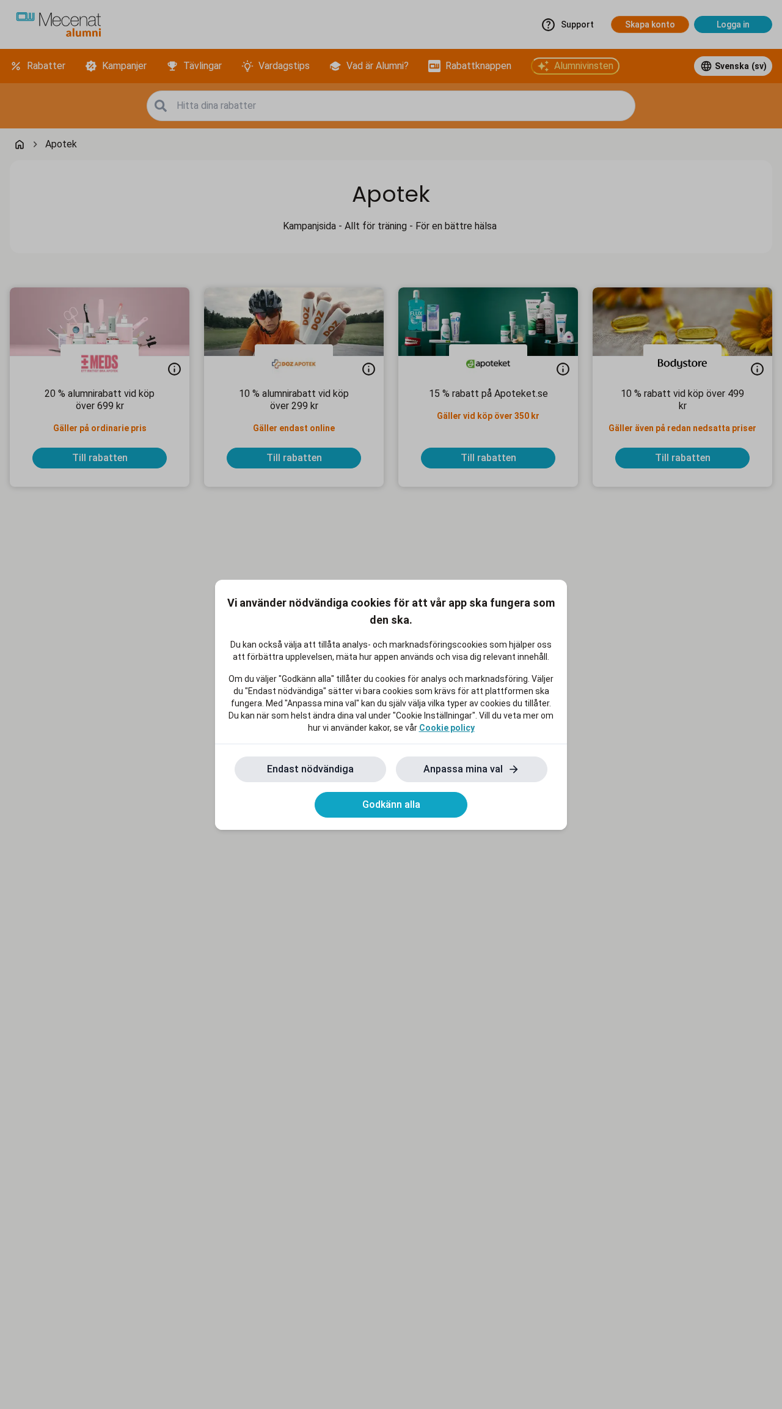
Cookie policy (447, 728)
